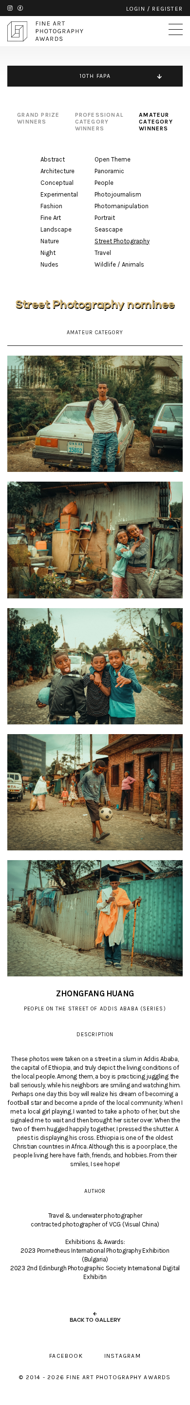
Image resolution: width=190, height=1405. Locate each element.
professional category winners (99, 121)
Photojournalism (118, 194)
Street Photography (122, 241)
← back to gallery (95, 1317)
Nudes (49, 264)
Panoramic (109, 171)
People (104, 182)
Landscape (56, 229)
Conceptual (57, 182)
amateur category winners (156, 121)
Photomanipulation (122, 206)
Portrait (105, 217)
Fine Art (50, 217)
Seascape (109, 229)
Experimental (59, 194)
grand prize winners (38, 118)
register (167, 8)
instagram (10, 8)
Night (48, 252)
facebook (20, 8)
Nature (49, 241)
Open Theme (113, 159)
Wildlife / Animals (119, 264)
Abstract (52, 159)
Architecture (57, 171)
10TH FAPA (95, 75)
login (135, 8)
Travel (103, 252)
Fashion (51, 206)
